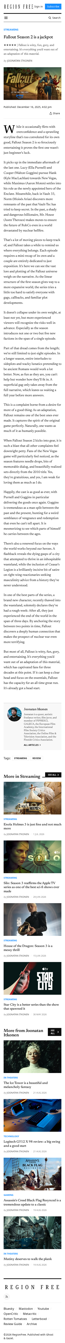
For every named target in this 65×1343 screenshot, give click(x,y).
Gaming (8, 1195)
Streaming (11, 29)
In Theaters (11, 1077)
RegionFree (19, 1334)
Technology (11, 1136)
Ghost (49, 1334)
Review (36, 758)
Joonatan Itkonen (19, 60)
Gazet (9, 1338)
